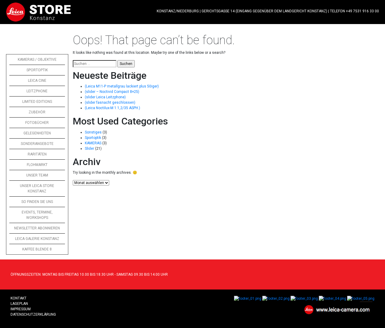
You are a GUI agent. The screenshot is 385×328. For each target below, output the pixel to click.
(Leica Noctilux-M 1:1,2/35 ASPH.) (112, 108)
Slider (89, 148)
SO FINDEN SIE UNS (37, 202)
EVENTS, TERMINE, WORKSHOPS (37, 215)
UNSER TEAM (37, 175)
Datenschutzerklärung (33, 314)
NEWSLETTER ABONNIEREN (37, 228)
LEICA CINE (37, 80)
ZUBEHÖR (37, 112)
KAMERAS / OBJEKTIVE (37, 59)
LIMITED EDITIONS (37, 102)
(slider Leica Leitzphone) (105, 97)
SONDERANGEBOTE (37, 144)
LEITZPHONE (37, 91)
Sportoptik (93, 138)
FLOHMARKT (37, 165)
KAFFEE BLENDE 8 (37, 249)
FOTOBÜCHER (37, 123)
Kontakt (18, 298)
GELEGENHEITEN (37, 133)
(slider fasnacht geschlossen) (110, 102)
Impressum (21, 309)
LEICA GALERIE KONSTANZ (37, 239)
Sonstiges (93, 132)
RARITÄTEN (37, 154)
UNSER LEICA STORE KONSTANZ (37, 188)
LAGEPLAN (19, 304)
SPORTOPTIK (37, 70)
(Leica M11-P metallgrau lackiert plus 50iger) (122, 86)
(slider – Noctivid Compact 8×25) (112, 92)
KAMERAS (93, 143)
